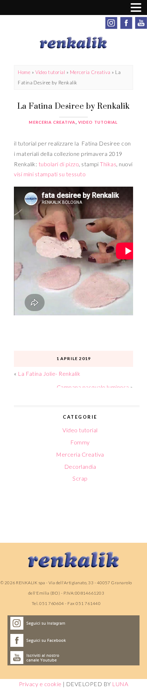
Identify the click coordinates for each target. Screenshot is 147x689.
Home (24, 72)
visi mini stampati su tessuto (50, 174)
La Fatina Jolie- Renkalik (49, 373)
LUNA (120, 683)
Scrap (79, 478)
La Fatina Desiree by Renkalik (73, 106)
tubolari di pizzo (59, 164)
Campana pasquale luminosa (93, 387)
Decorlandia (80, 466)
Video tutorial (50, 72)
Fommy (80, 442)
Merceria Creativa (90, 72)
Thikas (108, 164)
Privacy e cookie (40, 683)
